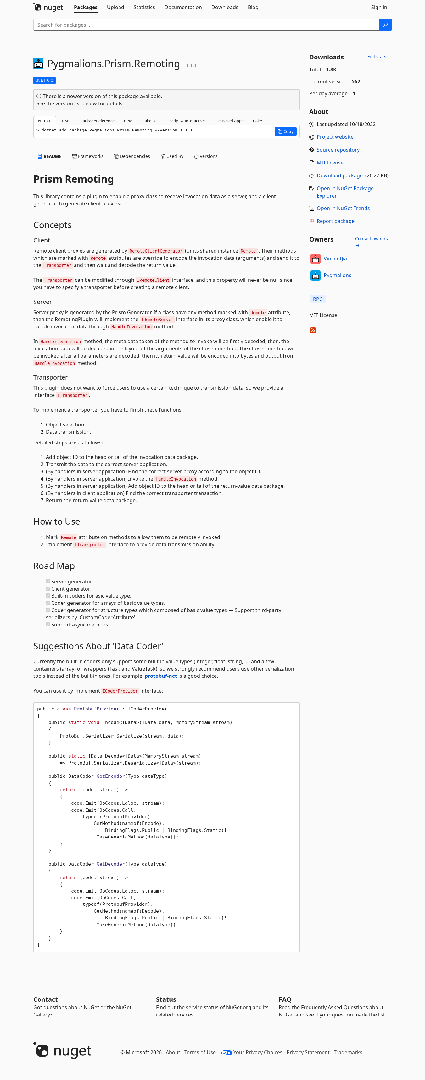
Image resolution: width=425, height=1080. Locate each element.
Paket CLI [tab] (151, 121)
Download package (340, 175)
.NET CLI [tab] (45, 121)
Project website (335, 136)
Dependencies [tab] (134, 156)
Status (166, 999)
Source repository (338, 149)
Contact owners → (371, 242)
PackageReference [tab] (97, 121)
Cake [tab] (257, 121)
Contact (45, 999)
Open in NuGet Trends (343, 208)
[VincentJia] (315, 258)
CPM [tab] (128, 121)
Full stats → (379, 56)
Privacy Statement (308, 1052)
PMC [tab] (66, 121)
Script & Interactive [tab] (187, 121)
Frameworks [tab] (90, 156)
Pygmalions (337, 275)
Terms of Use (200, 1052)
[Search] (385, 25)
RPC (317, 299)
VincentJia (335, 258)
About (173, 1052)
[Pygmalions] (315, 275)
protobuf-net (161, 675)
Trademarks (348, 1052)
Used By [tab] (174, 156)
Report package (336, 221)
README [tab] (52, 156)
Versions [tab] (208, 156)
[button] (286, 131)
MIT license (330, 162)
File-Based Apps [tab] (228, 121)
